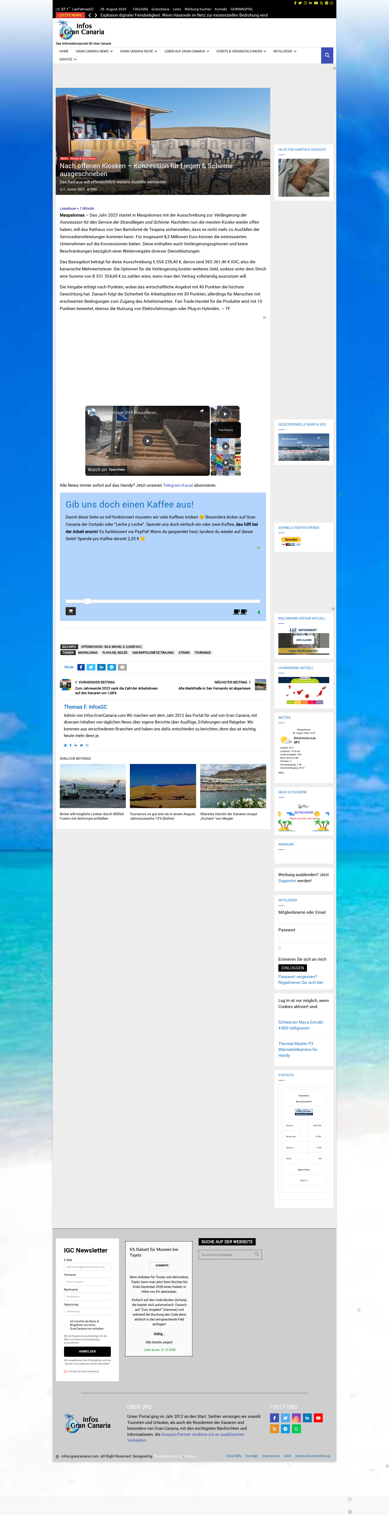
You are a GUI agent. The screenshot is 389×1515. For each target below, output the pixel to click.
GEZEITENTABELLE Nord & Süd (302, 424)
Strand (184, 652)
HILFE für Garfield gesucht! (302, 149)
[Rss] (274, 1428)
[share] (201, 410)
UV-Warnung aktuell (296, 668)
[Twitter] (285, 1417)
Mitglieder (283, 51)
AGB (287, 1455)
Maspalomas (87, 652)
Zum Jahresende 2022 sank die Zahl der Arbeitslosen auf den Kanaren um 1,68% (116, 690)
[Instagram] (296, 1417)
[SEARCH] (257, 1254)
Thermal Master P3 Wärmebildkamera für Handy (297, 1049)
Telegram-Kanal (178, 485)
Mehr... (282, 772)
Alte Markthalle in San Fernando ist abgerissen (214, 688)
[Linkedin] (307, 1417)
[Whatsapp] (296, 1428)
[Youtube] (318, 1417)
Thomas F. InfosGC (85, 706)
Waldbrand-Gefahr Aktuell (302, 618)
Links (177, 9)
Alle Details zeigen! (159, 1342)
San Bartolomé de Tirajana (153, 652)
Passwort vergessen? (297, 976)
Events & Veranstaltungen (239, 51)
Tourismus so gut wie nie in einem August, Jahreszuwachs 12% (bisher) (163, 816)
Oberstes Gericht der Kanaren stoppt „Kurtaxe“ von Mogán (228, 816)
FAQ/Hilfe (140, 9)
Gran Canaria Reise (136, 51)
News (64, 158)
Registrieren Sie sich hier (301, 982)
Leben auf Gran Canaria (185, 51)
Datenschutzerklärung (312, 1455)
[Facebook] (274, 1417)
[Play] (226, 446)
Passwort (286, 930)
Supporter (287, 880)
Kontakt (221, 9)
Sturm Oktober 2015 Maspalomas (127, 412)
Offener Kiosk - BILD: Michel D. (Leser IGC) (111, 647)
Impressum (271, 1455)
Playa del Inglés (115, 652)
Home (63, 51)
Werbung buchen (198, 9)
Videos (190, 1456)
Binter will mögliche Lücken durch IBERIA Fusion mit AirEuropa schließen (92, 816)
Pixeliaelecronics (167, 1456)
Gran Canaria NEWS (92, 51)
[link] (92, 412)
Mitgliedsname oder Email (302, 912)
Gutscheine (160, 9)
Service (65, 59)
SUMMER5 (161, 1265)
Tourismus (203, 652)
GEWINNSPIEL (242, 9)
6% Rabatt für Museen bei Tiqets (154, 1252)
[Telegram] (285, 1428)
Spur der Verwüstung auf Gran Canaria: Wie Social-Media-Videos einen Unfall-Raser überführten (186, 15)
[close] (272, 1499)
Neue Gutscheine (292, 792)
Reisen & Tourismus (83, 158)
